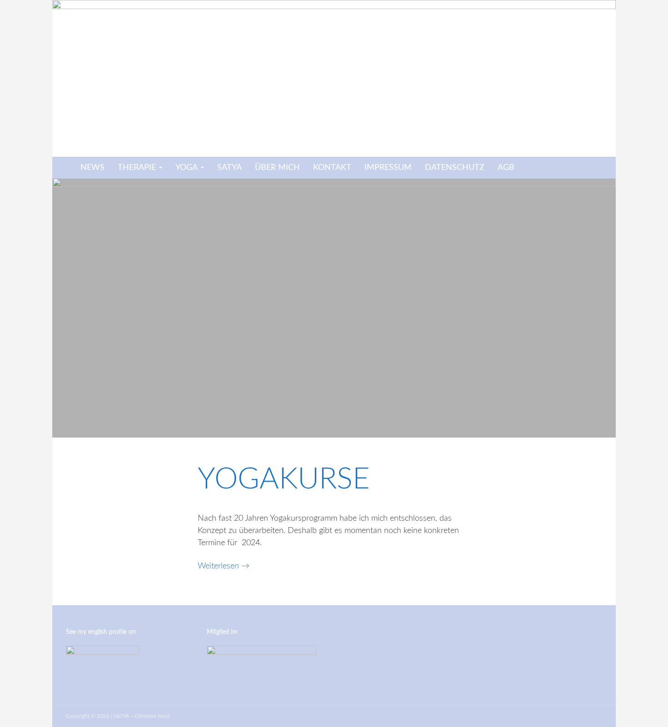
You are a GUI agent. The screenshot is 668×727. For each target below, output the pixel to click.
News (92, 168)
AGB (506, 168)
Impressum (388, 168)
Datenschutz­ (454, 168)
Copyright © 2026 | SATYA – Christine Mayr (118, 716)
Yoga (186, 168)
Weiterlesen (223, 566)
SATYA (229, 168)
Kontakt (332, 168)
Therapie (137, 168)
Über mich (277, 168)
